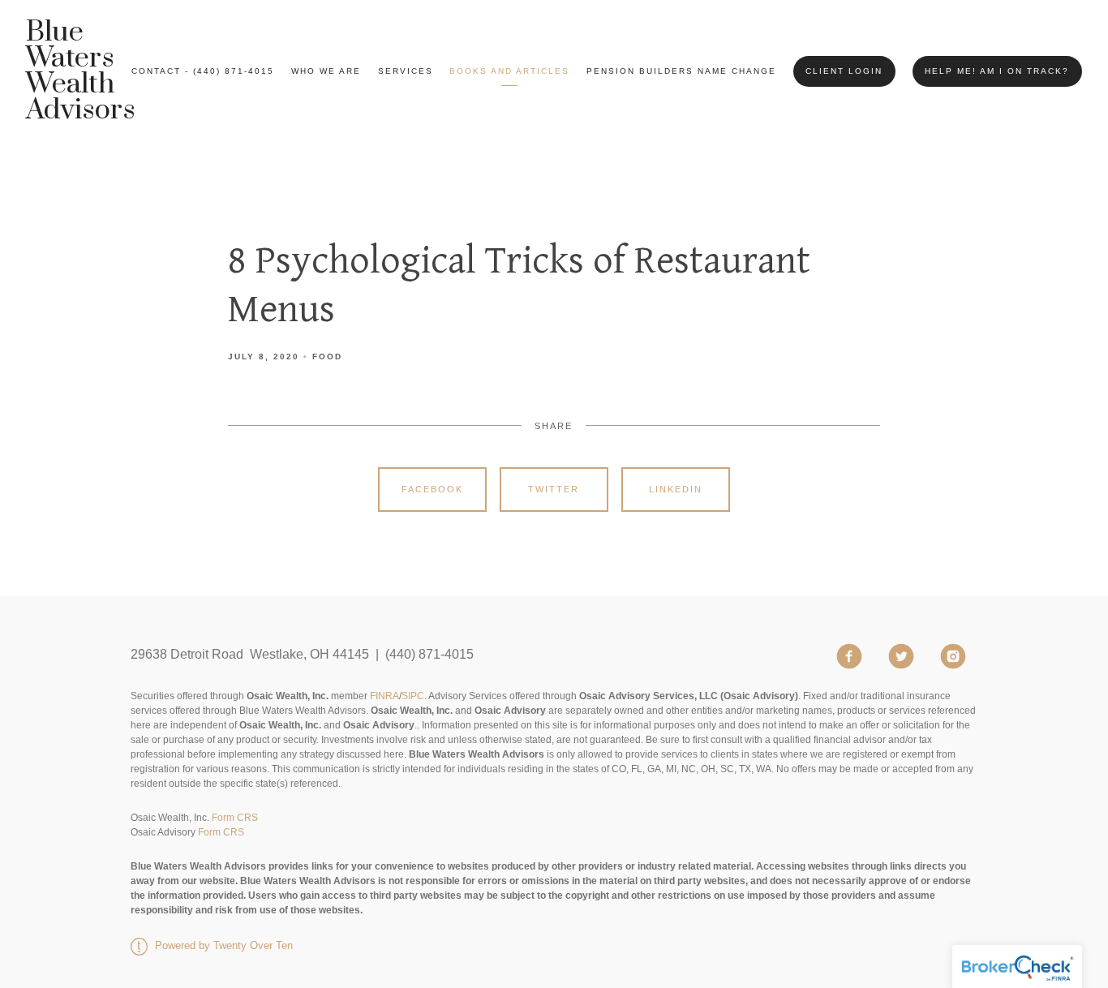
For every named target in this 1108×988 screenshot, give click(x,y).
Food (327, 356)
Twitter (553, 489)
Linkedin (675, 489)
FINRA (384, 696)
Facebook (432, 489)
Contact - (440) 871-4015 (202, 71)
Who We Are (326, 71)
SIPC (413, 696)
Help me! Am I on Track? (997, 71)
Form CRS (235, 817)
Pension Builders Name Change (681, 71)
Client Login (844, 71)
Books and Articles (509, 71)
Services (405, 71)
